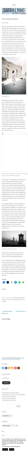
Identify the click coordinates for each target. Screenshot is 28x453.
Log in (3, 435)
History (22, 297)
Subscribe (6, 382)
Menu (14, 4)
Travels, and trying (21, 311)
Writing (3, 299)
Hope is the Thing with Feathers (9, 398)
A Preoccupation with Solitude (8, 400)
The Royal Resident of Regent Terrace (10, 392)
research (16, 299)
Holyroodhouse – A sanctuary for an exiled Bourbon (13, 394)
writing (20, 299)
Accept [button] (11, 449)
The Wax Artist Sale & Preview (9, 396)
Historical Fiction (17, 297)
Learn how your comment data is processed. (13, 358)
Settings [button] (5, 449)
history (12, 299)
